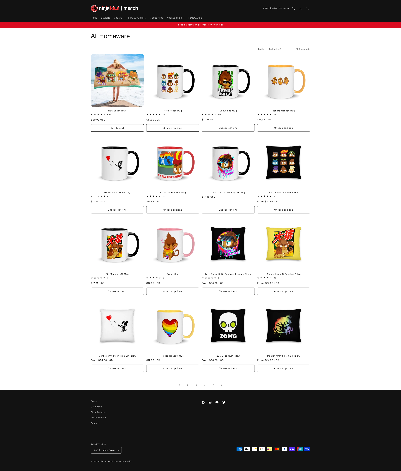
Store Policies (98, 412)
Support (95, 423)
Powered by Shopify (123, 461)
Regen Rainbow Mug (173, 356)
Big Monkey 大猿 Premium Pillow (284, 274)
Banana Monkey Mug (284, 110)
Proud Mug (173, 274)
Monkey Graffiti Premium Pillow (283, 356)
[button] (119, 18)
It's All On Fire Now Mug (173, 192)
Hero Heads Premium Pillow (283, 192)
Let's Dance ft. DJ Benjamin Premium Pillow (228, 274)
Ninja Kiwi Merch (105, 461)
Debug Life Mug (228, 110)
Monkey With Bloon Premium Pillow (117, 356)
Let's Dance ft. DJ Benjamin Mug (228, 192)
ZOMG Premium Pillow (228, 356)
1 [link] (179, 384)
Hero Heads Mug (173, 110)
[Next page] (221, 384)
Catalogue (96, 406)
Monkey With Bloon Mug (117, 192)
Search (94, 401)
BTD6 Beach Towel (117, 110)
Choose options (172, 127)
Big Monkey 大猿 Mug (117, 274)
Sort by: (261, 49)
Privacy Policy (98, 417)
